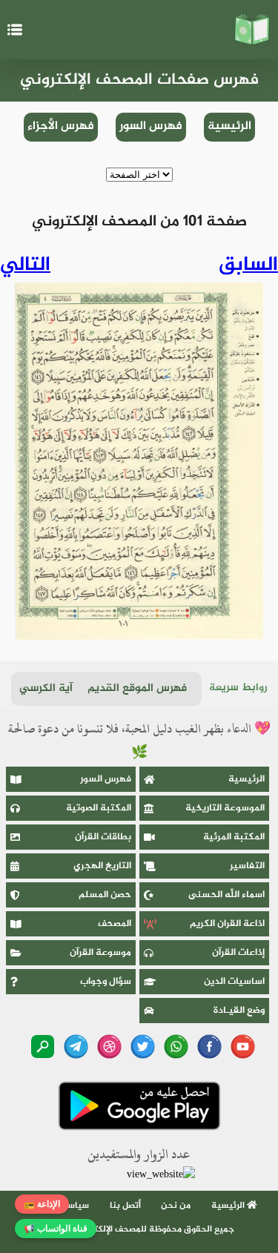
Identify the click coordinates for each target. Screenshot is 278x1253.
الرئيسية (229, 126)
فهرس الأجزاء (60, 126)
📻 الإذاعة (42, 1204)
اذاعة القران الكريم (227, 924)
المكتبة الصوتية (98, 808)
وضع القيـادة (239, 1010)
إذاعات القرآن (238, 953)
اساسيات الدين (234, 981)
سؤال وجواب (105, 981)
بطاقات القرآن (103, 837)
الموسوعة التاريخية (225, 808)
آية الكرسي (46, 688)
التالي (25, 265)
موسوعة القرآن (100, 953)
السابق (248, 265)
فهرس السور (150, 126)
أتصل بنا (125, 1205)
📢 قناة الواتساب (55, 1228)
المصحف (114, 924)
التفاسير (247, 866)
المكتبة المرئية (234, 837)
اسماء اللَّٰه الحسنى (226, 895)
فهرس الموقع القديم (137, 688)
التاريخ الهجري (102, 866)
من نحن (176, 1205)
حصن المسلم (105, 895)
